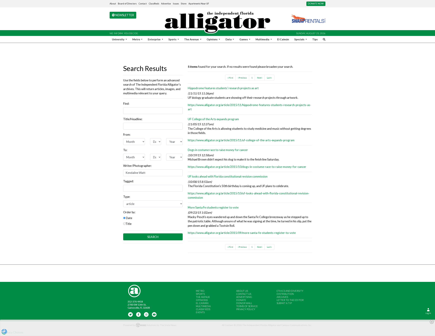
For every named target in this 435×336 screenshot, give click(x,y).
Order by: (129, 212)
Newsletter (124, 15)
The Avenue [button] (191, 39)
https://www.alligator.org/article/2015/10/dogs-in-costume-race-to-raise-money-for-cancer (247, 167)
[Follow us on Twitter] (131, 314)
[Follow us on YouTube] (154, 314)
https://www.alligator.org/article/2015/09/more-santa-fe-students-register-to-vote (242, 233)
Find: (126, 103)
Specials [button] (299, 39)
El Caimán (283, 39)
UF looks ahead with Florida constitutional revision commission (227, 176)
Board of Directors (127, 3)
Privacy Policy (245, 309)
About (113, 3)
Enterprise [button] (154, 39)
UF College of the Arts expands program (213, 119)
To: (125, 150)
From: (126, 134)
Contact (142, 3)
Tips (315, 39)
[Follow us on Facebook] (138, 314)
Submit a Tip (284, 303)
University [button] (118, 39)
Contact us (243, 293)
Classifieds (154, 3)
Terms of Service (247, 306)
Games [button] (243, 39)
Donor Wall (244, 303)
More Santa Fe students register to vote (213, 207)
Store (183, 3)
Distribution (285, 293)
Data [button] (228, 39)
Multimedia (203, 306)
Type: (126, 196)
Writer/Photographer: (137, 165)
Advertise (166, 3)
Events (200, 312)
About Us (242, 290)
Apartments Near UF (198, 3)
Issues (176, 3)
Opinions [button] (212, 39)
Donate (241, 300)
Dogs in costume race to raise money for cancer (218, 150)
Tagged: (128, 181)
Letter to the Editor (290, 300)
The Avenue (203, 296)
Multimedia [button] (263, 39)
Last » (269, 77)
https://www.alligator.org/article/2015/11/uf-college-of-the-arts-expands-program (241, 140)
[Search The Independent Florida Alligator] (323, 39)
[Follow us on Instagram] (146, 314)
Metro (200, 290)
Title (128, 224)
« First (230, 77)
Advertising (244, 296)
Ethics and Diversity (290, 290)
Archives (282, 296)
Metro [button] (136, 39)
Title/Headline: (132, 119)
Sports (200, 293)
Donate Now (316, 3)
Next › (260, 77)
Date (128, 218)
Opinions (202, 300)
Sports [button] (172, 39)
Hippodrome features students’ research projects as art (223, 88)
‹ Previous (242, 77)
